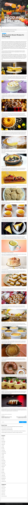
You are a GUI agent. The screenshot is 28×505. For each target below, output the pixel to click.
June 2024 (2, 456)
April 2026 (2, 438)
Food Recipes (4, 33)
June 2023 (2, 469)
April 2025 (2, 447)
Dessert (6, 414)
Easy (7, 414)
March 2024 (2, 459)
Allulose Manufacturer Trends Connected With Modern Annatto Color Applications (12, 426)
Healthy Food (3, 493)
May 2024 (2, 457)
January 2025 (3, 450)
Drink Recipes (3, 488)
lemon (9, 414)
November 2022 (3, 478)
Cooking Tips (3, 485)
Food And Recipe (14, 19)
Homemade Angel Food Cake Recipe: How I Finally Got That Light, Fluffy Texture (11, 432)
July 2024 (2, 454)
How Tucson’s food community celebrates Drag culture (21, 417)
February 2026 (3, 441)
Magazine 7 (17, 503)
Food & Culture (3, 490)
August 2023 (3, 466)
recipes (11, 414)
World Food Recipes (4, 496)
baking (3, 414)
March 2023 (2, 472)
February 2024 (3, 460)
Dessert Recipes (3, 487)
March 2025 (2, 448)
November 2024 (3, 451)
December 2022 (3, 476)
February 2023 (3, 473)
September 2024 (3, 453)
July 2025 (2, 445)
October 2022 (3, 479)
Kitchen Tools (3, 494)
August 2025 (3, 444)
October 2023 (3, 463)
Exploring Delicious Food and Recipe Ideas (7, 429)
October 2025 (3, 442)
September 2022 (3, 481)
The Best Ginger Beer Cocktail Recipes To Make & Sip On (6, 417)
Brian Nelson (4, 37)
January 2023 (3, 475)
